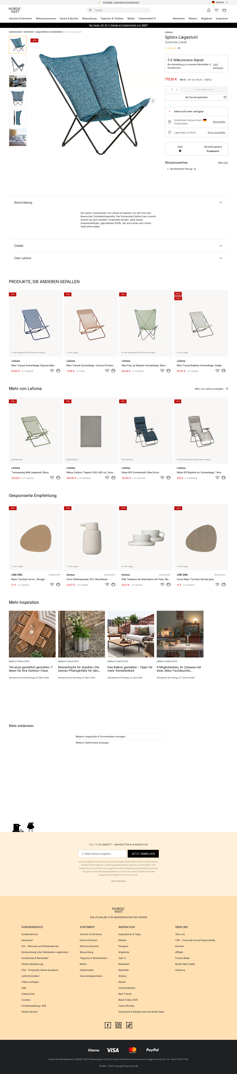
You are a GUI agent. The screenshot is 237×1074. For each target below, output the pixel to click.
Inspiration (222, 18)
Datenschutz (28, 993)
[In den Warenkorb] (58, 370)
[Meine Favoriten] (216, 10)
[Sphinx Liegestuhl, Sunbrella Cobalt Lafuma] (95, 100)
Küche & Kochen (69, 18)
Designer (123, 946)
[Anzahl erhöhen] (176, 89)
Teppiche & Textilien (112, 18)
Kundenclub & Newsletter (35, 958)
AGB (24, 988)
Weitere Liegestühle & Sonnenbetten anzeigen (100, 736)
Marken (193, 18)
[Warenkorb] (224, 10)
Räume (122, 982)
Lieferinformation (31, 976)
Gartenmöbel (15, 32)
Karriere (179, 946)
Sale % (122, 958)
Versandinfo (219, 121)
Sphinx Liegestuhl (72, 32)
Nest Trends (125, 993)
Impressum (27, 940)
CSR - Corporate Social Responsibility (195, 940)
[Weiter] (152, 101)
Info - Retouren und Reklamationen (40, 946)
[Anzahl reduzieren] (167, 89)
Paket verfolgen (30, 982)
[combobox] (220, 2)
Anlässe (122, 976)
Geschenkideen (126, 988)
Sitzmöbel (28, 32)
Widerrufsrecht (30, 1011)
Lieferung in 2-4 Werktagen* (121, 2)
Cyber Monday (126, 1005)
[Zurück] (37, 101)
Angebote (206, 18)
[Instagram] (118, 1025)
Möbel (131, 18)
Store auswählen (216, 132)
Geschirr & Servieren (20, 18)
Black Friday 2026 (128, 999)
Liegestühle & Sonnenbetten (48, 32)
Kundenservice (30, 934)
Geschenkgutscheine (91, 976)
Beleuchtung (89, 18)
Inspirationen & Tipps (129, 934)
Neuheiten (179, 18)
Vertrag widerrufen (118, 881)
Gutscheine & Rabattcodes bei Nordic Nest (141, 1011)
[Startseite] (15, 10)
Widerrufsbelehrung (32, 964)
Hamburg (180, 970)
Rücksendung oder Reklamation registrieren (45, 952)
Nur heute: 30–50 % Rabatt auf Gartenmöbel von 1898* (118, 25)
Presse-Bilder (182, 958)
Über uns (180, 934)
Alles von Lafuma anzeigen (209, 388)
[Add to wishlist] (52, 371)
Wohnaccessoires (46, 18)
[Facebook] (108, 1025)
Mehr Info (223, 162)
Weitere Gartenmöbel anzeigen (92, 742)
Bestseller (123, 970)
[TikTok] (129, 1025)
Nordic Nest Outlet (185, 964)
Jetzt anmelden (218, 66)
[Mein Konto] (209, 10)
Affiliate (179, 952)
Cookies (26, 999)
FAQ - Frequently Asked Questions (40, 970)
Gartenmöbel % (147, 18)
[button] (172, 48)
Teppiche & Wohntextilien (93, 958)
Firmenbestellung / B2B (34, 1005)
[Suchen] (90, 10)
